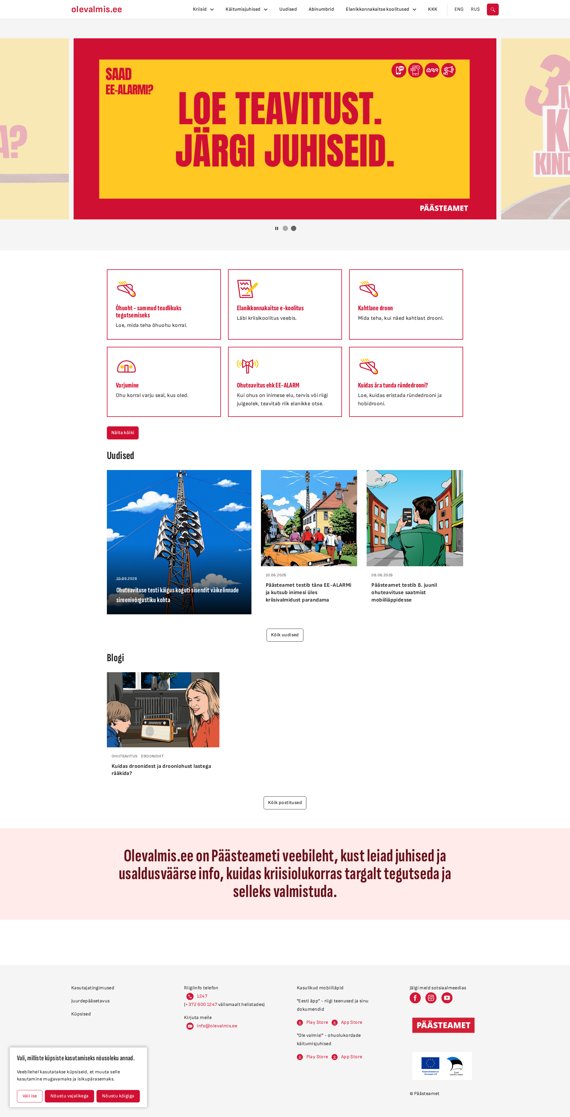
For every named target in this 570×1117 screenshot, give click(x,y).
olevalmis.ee (96, 9)
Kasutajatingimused (92, 988)
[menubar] (315, 9)
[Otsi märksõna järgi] (493, 9)
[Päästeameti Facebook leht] (415, 997)
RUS (475, 9)
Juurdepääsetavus (90, 1001)
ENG (459, 9)
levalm (220, 1026)
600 (202, 1004)
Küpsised (81, 1014)
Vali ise (30, 1096)
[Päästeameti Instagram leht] (430, 997)
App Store (351, 1022)
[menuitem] (203, 9)
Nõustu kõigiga (118, 1096)
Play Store (317, 1022)
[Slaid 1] (285, 228)
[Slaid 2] (293, 228)
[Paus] (277, 228)
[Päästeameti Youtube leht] (446, 997)
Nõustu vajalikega (69, 1096)
